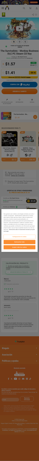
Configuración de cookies (19, 236)
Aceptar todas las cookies (19, 247)
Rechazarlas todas (19, 242)
